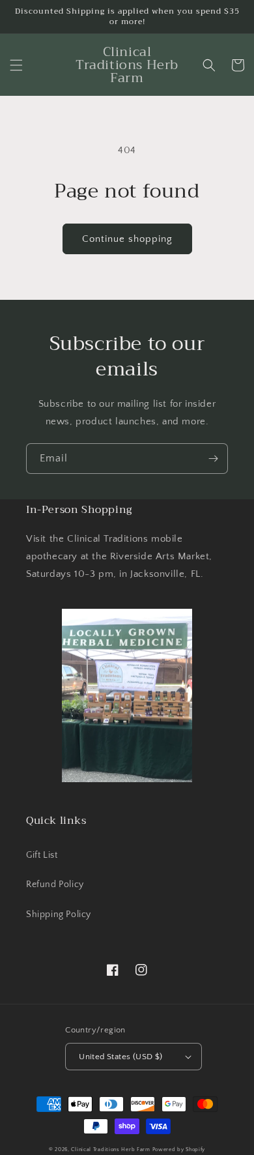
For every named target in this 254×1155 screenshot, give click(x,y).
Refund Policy (55, 884)
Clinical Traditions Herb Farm (110, 1149)
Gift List (41, 855)
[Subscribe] (213, 458)
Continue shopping (127, 238)
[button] (16, 65)
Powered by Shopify (179, 1149)
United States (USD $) (120, 1056)
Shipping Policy (58, 914)
